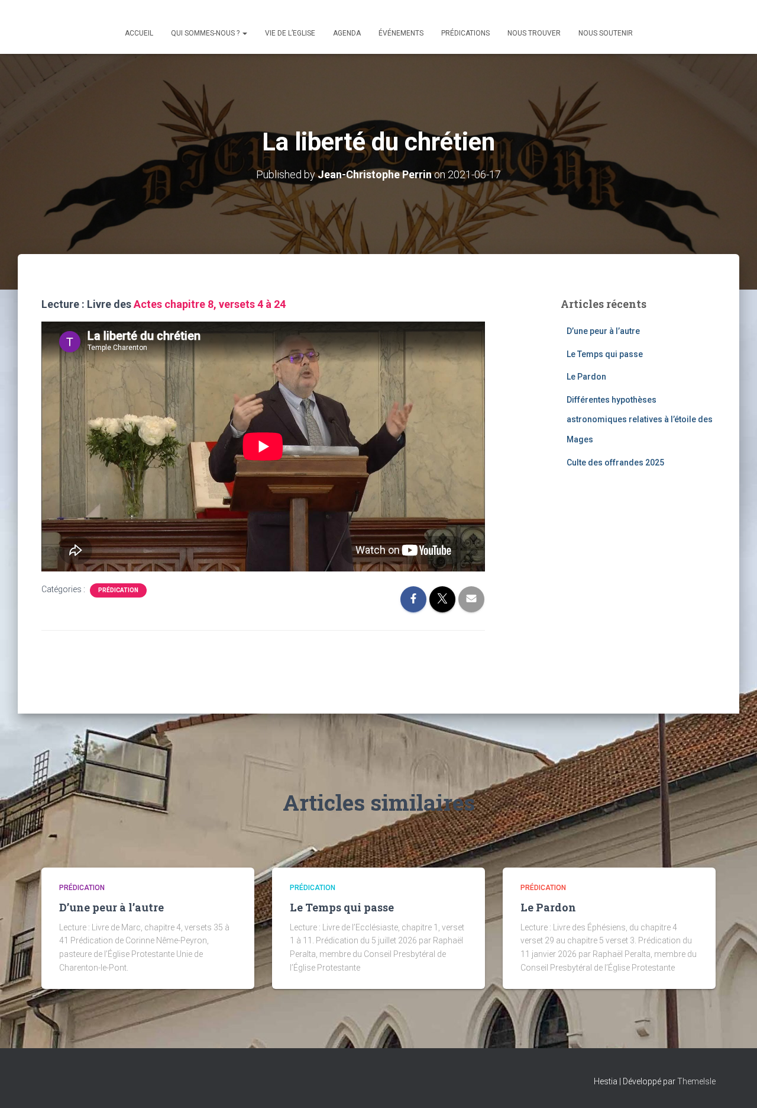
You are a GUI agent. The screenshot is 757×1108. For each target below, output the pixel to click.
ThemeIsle (696, 1081)
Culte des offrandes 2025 (615, 462)
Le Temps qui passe (605, 354)
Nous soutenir (605, 33)
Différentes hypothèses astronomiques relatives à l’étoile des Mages (640, 419)
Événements (400, 33)
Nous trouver (534, 33)
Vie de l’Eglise (290, 33)
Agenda (347, 33)
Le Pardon (586, 376)
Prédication (118, 590)
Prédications (465, 33)
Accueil (139, 33)
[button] (244, 33)
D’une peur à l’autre (603, 331)
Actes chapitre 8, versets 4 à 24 (210, 304)
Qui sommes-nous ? (206, 33)
